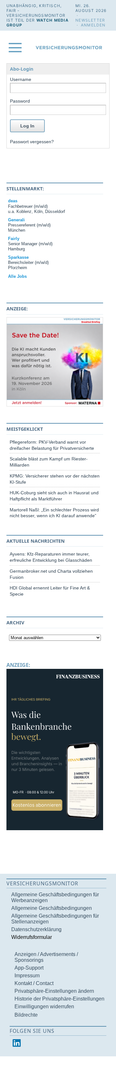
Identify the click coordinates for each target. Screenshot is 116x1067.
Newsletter (90, 20)
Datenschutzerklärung (36, 929)
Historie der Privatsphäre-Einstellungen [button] (59, 999)
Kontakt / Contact (34, 983)
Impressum (27, 975)
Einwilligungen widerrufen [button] (44, 1006)
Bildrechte (26, 1015)
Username (20, 79)
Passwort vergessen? (32, 141)
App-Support (29, 968)
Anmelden (93, 25)
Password (20, 101)
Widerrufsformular (31, 937)
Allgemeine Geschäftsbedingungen (51, 908)
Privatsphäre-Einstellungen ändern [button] (54, 991)
